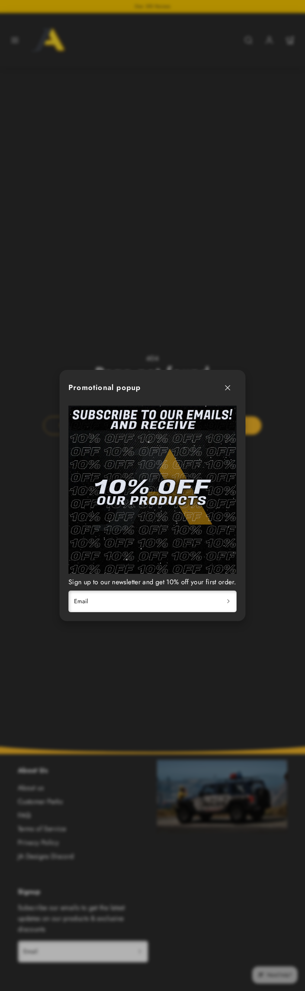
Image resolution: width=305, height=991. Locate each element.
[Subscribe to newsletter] (228, 601)
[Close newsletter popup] (228, 388)
